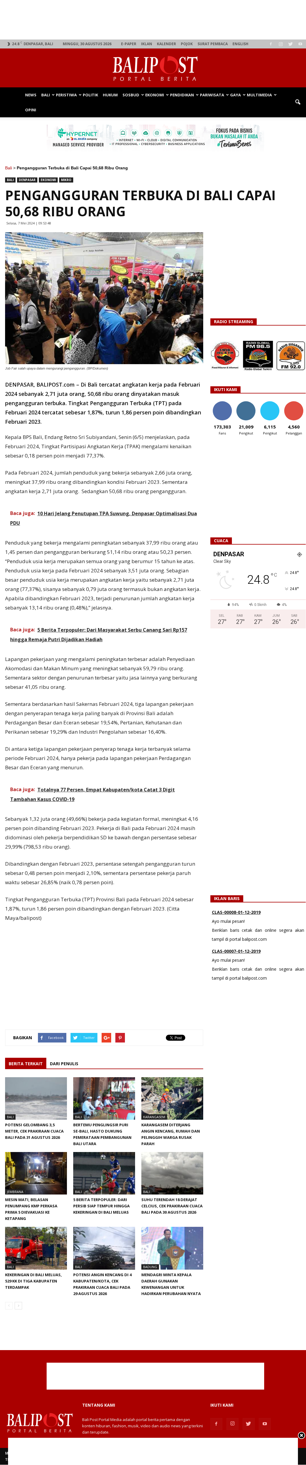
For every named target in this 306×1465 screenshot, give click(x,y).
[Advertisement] (155, 19)
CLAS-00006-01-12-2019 (236, 954)
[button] (297, 102)
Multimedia (259, 95)
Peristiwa (66, 95)
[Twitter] (290, 43)
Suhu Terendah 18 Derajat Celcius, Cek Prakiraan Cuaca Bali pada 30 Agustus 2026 (172, 1206)
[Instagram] (280, 43)
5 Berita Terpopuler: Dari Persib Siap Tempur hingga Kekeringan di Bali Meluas (101, 1206)
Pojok (187, 43)
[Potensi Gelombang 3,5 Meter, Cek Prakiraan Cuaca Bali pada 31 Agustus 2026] (36, 1098)
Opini (30, 110)
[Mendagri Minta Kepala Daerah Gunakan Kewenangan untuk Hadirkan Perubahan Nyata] (172, 1248)
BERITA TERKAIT (26, 1063)
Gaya (235, 95)
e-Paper (128, 43)
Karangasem (154, 1117)
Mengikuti (246, 403)
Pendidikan (182, 95)
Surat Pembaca (213, 43)
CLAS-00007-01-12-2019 (236, 915)
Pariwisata (212, 95)
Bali (45, 95)
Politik (90, 95)
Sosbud (131, 95)
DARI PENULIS (64, 1063)
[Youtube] (300, 43)
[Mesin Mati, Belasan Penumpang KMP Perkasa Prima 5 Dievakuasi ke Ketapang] (36, 1173)
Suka (222, 403)
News (30, 95)
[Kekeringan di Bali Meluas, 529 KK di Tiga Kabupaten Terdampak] (36, 1248)
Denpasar (27, 180)
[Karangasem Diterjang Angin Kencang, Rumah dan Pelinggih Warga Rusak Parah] (172, 1098)
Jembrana (15, 1191)
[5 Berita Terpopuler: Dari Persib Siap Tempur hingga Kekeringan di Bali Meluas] (104, 1173)
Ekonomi (154, 95)
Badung (150, 1267)
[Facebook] (270, 43)
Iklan (146, 43)
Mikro (66, 180)
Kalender (166, 43)
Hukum (110, 95)
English (240, 43)
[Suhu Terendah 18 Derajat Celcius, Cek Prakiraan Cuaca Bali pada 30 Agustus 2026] (172, 1173)
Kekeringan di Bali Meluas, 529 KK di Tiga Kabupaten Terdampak (33, 1281)
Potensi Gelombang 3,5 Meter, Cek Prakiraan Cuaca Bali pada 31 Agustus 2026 (34, 1131)
